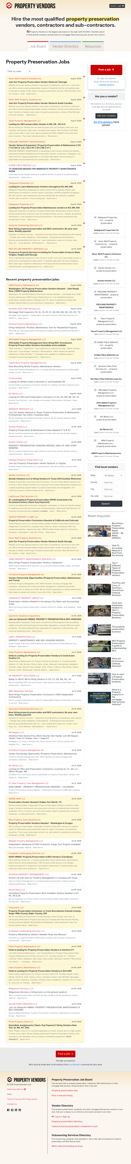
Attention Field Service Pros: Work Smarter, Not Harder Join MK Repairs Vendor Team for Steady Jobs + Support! (43, 737)
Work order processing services (67, 1146)
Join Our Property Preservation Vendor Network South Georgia (40, 541)
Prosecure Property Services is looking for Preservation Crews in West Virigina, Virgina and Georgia (44, 253)
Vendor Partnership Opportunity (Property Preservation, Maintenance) (43, 753)
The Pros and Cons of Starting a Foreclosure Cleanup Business (118, 589)
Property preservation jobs (65, 1090)
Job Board (38, 46)
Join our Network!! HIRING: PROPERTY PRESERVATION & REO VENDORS (45, 619)
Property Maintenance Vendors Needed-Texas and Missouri (37, 934)
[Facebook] (8, 1110)
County (94, 482)
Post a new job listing (62, 1095)
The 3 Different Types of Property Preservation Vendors (118, 569)
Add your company (106, 115)
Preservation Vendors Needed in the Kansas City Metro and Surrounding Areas (44, 602)
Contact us (12, 1104)
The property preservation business (118, 629)
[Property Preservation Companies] (30, 5)
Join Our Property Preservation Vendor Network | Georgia (38, 82)
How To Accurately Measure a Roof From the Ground (117, 550)
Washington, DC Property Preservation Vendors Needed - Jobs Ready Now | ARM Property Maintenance (44, 289)
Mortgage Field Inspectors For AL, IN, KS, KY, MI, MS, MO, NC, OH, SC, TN (44, 312)
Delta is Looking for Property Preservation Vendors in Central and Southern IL (41, 656)
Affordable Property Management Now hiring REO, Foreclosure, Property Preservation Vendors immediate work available (40, 344)
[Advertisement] (106, 172)
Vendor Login (116, 6)
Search (106, 503)
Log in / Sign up (62, 1116)
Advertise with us (15, 1089)
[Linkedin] (16, 1110)
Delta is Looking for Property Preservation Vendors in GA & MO (40, 971)
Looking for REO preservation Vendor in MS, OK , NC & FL (37, 124)
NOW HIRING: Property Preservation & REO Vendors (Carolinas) (41, 857)
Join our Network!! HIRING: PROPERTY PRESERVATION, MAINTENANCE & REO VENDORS (44, 1008)
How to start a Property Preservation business (118, 678)
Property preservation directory (67, 1121)
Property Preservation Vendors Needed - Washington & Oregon (41, 823)
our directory (75, 1064)
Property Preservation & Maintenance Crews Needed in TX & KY (40, 430)
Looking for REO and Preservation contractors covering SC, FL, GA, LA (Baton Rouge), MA (43, 770)
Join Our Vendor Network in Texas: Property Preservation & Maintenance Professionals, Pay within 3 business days (44, 413)
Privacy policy (31, 1099)
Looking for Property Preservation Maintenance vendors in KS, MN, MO (44, 207)
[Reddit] (20, 1110)
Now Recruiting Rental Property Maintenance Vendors (35, 366)
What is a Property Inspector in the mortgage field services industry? (118, 697)
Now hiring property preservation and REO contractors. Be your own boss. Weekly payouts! (43, 229)
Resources (93, 46)
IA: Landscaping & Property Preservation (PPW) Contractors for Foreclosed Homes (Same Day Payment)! (40, 500)
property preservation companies (74, 1126)
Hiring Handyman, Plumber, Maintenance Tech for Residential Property (43, 327)
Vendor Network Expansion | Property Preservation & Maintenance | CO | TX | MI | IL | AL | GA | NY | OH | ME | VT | (45, 146)
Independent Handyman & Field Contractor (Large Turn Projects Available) (45, 844)
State (93, 475)
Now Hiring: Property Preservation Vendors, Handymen (35, 562)
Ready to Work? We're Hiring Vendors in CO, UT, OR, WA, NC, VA (40, 679)
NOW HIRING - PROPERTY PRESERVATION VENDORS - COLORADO (41, 787)
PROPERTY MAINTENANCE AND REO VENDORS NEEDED (36, 640)
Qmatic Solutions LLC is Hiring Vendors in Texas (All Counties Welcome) (45, 478)
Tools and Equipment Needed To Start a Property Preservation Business (118, 610)
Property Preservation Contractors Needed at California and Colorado (44, 520)
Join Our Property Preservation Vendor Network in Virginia (37, 463)
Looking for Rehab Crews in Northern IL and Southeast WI (37, 381)
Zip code (94, 496)
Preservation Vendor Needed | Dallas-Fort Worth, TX (35, 802)
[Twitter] (12, 1110)
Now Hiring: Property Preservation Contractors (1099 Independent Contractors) (41, 695)
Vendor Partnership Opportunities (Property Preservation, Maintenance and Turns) (45, 579)
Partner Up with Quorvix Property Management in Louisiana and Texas (43, 878)
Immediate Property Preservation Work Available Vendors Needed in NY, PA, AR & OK (44, 894)
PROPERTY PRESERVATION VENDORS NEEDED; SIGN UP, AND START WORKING (43, 446)
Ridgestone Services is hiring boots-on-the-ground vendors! (38, 992)
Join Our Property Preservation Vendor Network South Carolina (40, 103)
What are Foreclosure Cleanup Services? (117, 662)
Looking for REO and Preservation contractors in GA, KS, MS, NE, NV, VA (44, 397)
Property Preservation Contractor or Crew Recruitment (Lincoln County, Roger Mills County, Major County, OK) (45, 912)
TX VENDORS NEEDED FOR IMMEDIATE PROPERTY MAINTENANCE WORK (42, 170)
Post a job (106, 69)
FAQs (9, 1094)
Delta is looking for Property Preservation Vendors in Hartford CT (41, 950)
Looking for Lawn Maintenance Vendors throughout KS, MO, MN (41, 186)
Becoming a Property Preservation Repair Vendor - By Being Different (118, 530)
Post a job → (65, 1053)
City (92, 489)
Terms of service (14, 1099)
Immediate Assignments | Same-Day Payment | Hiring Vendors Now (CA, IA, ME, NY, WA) (43, 1026)
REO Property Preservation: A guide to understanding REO (119, 646)
